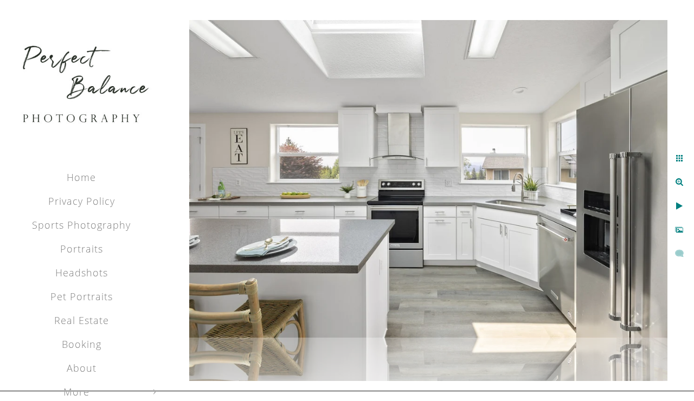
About (82, 367)
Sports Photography (81, 224)
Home (81, 177)
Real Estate (81, 320)
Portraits (81, 248)
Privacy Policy (81, 201)
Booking (81, 344)
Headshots (81, 272)
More (76, 391)
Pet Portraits (81, 296)
